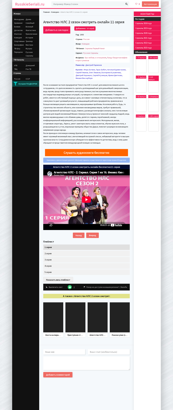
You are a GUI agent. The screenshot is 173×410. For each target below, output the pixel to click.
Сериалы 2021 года (143, 38)
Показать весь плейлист (58, 279)
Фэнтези (18, 34)
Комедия (18, 37)
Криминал (18, 23)
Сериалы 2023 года (143, 47)
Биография (19, 45)
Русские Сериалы (90, 53)
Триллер (29, 41)
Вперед (92, 235)
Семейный (30, 23)
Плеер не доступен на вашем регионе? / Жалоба (106, 287)
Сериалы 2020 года (143, 33)
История (29, 37)
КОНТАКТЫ (147, 14)
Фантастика (31, 30)
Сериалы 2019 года (143, 28)
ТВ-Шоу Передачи (18, 50)
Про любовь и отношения (95, 57)
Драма (28, 19)
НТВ (15, 65)
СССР (28, 79)
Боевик (17, 26)
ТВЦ (15, 69)
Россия (86, 39)
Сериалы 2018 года (143, 23)
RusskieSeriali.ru (29, 4)
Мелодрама (19, 19)
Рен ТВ (28, 69)
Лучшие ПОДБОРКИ (27, 83)
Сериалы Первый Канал (95, 48)
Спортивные (19, 41)
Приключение (31, 34)
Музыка (29, 48)
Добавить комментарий (58, 374)
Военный (29, 26)
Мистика (29, 45)
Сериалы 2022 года (143, 43)
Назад (79, 235)
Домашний (30, 65)
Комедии (85, 44)
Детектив (18, 30)
